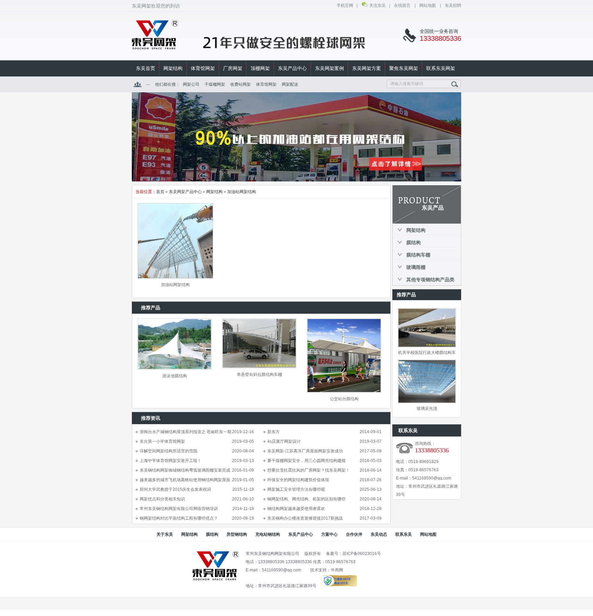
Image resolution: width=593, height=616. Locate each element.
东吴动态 (379, 534)
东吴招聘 (453, 5)
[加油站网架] (296, 136)
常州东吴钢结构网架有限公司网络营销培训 (179, 508)
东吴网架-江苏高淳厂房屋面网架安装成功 (305, 451)
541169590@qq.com (431, 478)
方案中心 (329, 534)
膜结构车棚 (418, 255)
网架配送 (290, 84)
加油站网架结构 (241, 191)
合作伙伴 (354, 534)
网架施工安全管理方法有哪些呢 (296, 489)
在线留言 (402, 5)
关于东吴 (164, 534)
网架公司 (191, 84)
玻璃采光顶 (427, 408)
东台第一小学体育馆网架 (162, 441)
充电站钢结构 (267, 534)
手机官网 (345, 5)
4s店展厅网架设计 (284, 441)
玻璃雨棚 (416, 267)
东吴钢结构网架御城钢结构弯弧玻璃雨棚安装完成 (185, 470)
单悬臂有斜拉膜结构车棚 (259, 374)
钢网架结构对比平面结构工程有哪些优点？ (179, 518)
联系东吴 (403, 534)
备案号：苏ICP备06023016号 (353, 553)
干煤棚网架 (215, 84)
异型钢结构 (236, 534)
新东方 (273, 431)
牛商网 (337, 570)
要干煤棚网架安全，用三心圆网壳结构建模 (306, 460)
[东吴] (216, 579)
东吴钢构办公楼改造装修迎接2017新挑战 (305, 518)
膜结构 (413, 242)
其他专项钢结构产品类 (430, 279)
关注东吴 (377, 5)
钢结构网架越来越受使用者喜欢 (296, 508)
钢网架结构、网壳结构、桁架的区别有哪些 (306, 499)
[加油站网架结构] (175, 241)
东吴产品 (433, 208)
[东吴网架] (155, 45)
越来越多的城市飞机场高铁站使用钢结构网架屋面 (185, 479)
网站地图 (428, 5)
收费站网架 (240, 84)
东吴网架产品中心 (185, 191)
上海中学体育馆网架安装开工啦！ (170, 460)
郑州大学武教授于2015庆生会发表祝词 (175, 489)
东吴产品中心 (300, 534)
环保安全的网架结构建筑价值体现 (298, 479)
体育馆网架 (266, 84)
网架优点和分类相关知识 (162, 499)
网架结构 (214, 191)
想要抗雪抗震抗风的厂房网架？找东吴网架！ (308, 470)
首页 (160, 191)
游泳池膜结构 (174, 376)
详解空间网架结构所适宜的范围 (168, 451)
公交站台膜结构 (344, 398)
